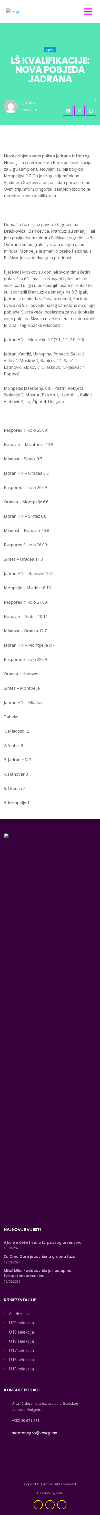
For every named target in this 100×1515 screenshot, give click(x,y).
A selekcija (19, 1313)
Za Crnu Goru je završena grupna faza (39, 1256)
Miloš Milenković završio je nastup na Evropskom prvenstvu (38, 1273)
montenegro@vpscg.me (34, 1433)
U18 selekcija (21, 1341)
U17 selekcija (21, 1350)
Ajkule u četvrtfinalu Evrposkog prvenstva (43, 1242)
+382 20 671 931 (25, 1420)
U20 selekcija (21, 1323)
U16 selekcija (21, 1359)
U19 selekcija (21, 1332)
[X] (79, 111)
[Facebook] (68, 111)
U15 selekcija (21, 1369)
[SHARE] (91, 111)
